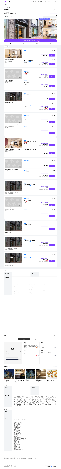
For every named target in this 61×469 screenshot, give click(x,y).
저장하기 (54, 9)
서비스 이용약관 (11, 457)
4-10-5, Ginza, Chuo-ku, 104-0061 (10, 13)
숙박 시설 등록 (48, 1)
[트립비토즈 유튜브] (9, 466)
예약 (51, 55)
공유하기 (56, 9)
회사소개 (5, 457)
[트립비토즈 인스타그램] (5, 466)
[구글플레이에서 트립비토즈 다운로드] (54, 466)
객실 (10, 43)
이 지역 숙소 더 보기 (7, 7)
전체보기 (55, 335)
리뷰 (37, 43)
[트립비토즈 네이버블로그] (11, 466)
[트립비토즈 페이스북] (7, 466)
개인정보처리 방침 (15, 457)
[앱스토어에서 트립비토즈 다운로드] (48, 466)
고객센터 (44, 1)
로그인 (38, 1)
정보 (24, 43)
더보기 (38, 346)
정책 (50, 43)
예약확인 (41, 1)
